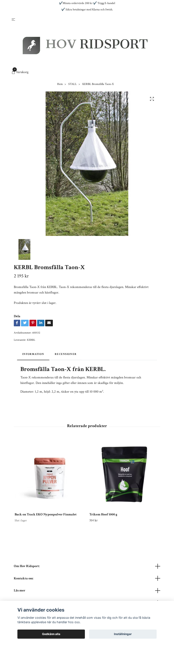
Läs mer (19, 590)
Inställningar (123, 634)
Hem (60, 84)
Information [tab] (33, 354)
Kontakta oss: (23, 578)
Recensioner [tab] (66, 354)
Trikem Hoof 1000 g (103, 514)
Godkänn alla (51, 634)
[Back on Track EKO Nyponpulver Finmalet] (49, 474)
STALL (72, 84)
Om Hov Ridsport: (27, 566)
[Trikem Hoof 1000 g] (124, 474)
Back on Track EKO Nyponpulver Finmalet (46, 514)
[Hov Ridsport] (85, 45)
